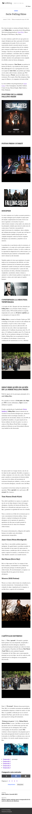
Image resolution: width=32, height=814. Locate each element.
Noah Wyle (21, 32)
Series (16, 10)
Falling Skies (20, 784)
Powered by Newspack (7, 811)
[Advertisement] (16, 447)
